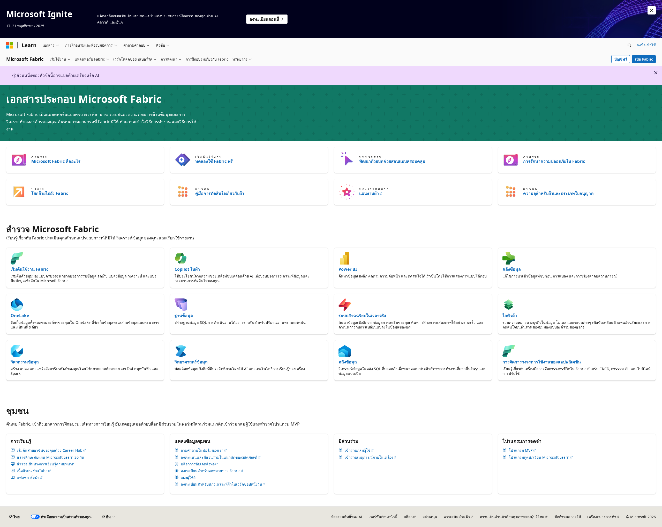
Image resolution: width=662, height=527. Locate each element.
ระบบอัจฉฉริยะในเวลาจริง (362, 315)
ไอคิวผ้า (509, 315)
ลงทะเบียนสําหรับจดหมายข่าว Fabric (210, 471)
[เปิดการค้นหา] (629, 45)
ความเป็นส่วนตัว (456, 516)
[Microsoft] (9, 45)
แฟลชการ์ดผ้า (28, 477)
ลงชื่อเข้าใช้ (646, 44)
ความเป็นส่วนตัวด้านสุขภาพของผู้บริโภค (512, 516)
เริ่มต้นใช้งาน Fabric (29, 269)
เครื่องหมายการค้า (601, 516)
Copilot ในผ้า (187, 269)
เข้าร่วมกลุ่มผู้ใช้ (357, 450)
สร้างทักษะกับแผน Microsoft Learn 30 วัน (50, 457)
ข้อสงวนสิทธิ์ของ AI (346, 516)
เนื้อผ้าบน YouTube (32, 471)
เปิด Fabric (644, 59)
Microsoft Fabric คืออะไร (55, 161)
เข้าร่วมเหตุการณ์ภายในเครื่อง (369, 457)
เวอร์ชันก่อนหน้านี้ (382, 516)
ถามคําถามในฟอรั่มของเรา (202, 450)
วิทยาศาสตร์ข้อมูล (191, 361)
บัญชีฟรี (620, 59)
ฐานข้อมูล (184, 315)
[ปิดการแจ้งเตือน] (652, 10)
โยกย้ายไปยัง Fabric (49, 193)
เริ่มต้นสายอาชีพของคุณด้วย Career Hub (49, 450)
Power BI (347, 269)
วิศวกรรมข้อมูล (25, 361)
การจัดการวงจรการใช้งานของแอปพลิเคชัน (541, 361)
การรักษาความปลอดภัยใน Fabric (554, 161)
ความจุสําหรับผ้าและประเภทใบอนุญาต (558, 193)
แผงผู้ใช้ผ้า (189, 477)
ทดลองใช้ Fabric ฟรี (214, 161)
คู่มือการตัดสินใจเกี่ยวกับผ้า (219, 193)
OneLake (20, 315)
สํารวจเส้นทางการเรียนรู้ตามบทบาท (45, 464)
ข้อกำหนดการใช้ (567, 516)
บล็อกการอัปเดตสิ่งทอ (198, 464)
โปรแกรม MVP (520, 450)
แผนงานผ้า (369, 193)
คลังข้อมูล (511, 269)
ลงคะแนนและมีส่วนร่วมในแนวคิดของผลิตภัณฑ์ (219, 457)
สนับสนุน (430, 516)
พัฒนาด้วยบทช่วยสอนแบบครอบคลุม (392, 161)
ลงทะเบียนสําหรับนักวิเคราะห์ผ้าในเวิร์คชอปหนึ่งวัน (221, 484)
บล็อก (408, 516)
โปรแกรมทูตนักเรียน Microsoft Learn (539, 457)
